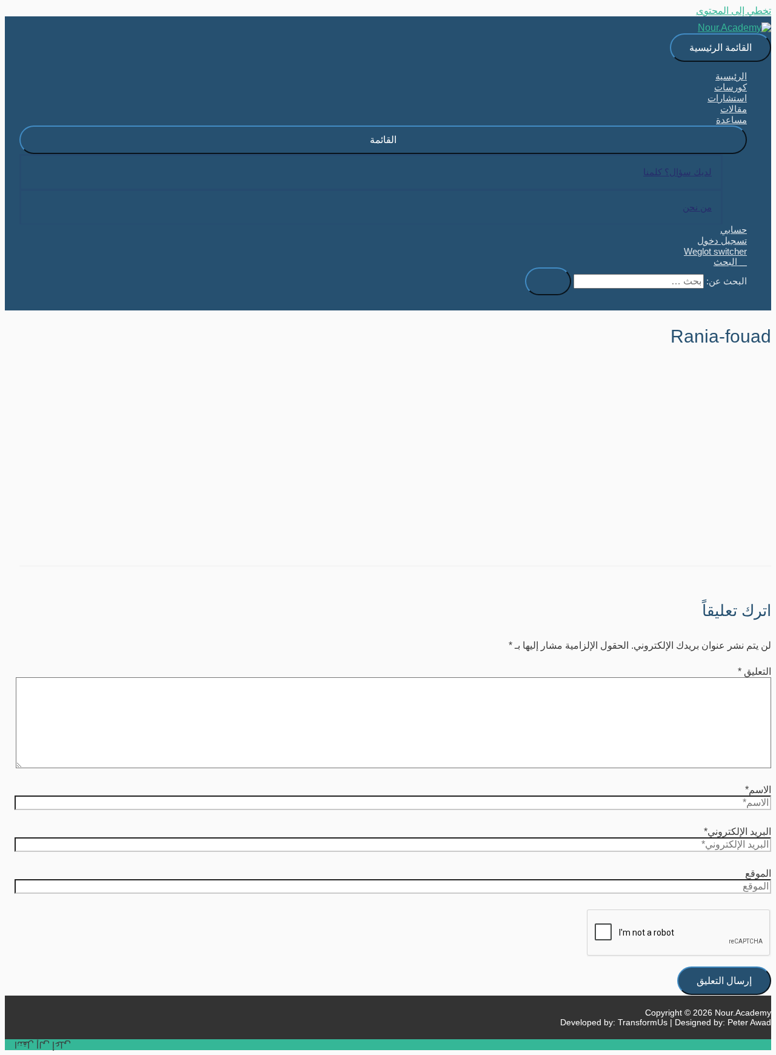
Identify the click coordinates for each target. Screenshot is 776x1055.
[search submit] (548, 281)
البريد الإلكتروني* (737, 831)
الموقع (758, 873)
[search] (639, 281)
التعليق (754, 671)
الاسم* (758, 790)
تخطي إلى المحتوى (733, 10)
